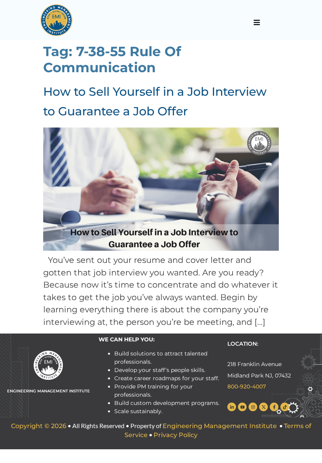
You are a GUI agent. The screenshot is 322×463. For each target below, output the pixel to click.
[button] (256, 22)
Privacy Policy (176, 435)
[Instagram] (253, 407)
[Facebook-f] (274, 407)
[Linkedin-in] (231, 407)
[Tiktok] (284, 407)
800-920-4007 (246, 386)
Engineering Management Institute (220, 426)
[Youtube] (242, 407)
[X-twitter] (263, 407)
